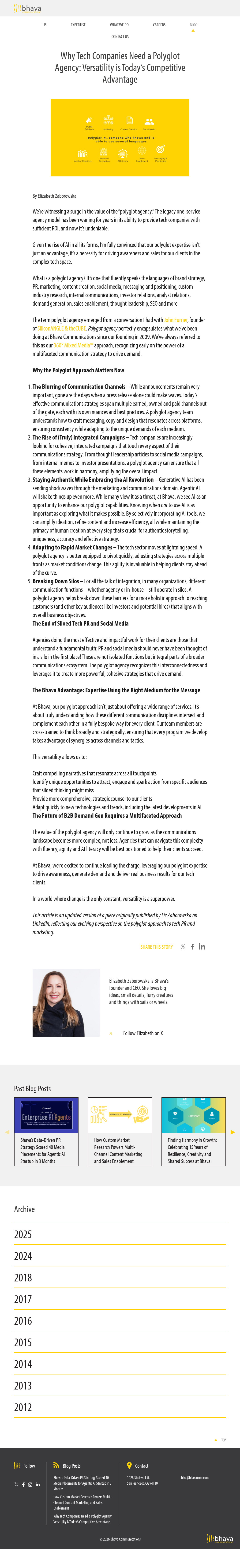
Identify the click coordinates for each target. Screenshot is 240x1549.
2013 (23, 1385)
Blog (193, 24)
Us (44, 24)
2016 (23, 1320)
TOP (223, 1440)
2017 (23, 1298)
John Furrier (175, 319)
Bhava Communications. (27, 8)
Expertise (78, 24)
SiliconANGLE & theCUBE (61, 328)
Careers (159, 24)
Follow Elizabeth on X (143, 1033)
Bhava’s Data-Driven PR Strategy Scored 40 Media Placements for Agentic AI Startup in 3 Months (82, 1483)
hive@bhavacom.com (195, 1477)
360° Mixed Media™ (73, 345)
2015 (23, 1341)
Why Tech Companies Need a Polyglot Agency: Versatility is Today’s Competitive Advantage (82, 1518)
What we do (119, 24)
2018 (23, 1276)
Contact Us (120, 36)
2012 (23, 1406)
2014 (23, 1363)
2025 (23, 1233)
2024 (23, 1255)
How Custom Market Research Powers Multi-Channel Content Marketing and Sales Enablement (82, 1502)
